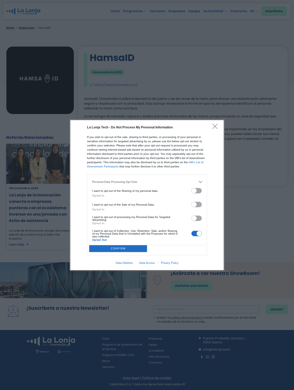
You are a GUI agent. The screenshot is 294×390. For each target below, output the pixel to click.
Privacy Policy (169, 262)
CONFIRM (118, 248)
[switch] (196, 190)
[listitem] (147, 182)
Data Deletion (124, 262)
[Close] (216, 127)
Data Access (147, 262)
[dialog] (147, 195)
